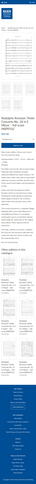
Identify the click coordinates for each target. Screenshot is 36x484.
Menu (5, 2)
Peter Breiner (18, 418)
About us (18, 442)
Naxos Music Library (18, 462)
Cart (33, 2)
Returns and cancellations (18, 402)
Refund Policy (18, 395)
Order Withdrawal (18, 407)
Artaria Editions (18, 473)
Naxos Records (18, 459)
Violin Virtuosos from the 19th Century (18, 432)
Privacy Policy (18, 399)
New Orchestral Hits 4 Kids (18, 428)
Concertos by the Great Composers (18, 422)
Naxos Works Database (18, 469)
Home (3, 28)
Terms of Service (18, 392)
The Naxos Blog (18, 466)
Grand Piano (18, 425)
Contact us (18, 449)
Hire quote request (18, 445)
